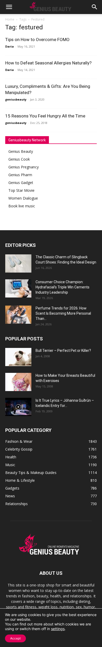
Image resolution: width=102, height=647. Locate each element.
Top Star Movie (21, 190)
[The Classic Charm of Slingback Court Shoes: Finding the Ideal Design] (18, 263)
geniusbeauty (15, 99)
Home (9, 19)
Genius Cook (19, 159)
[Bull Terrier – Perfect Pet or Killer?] (18, 357)
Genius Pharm (20, 174)
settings (58, 628)
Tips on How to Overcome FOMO (37, 39)
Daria (9, 46)
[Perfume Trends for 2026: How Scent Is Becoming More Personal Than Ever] (18, 315)
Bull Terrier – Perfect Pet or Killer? (63, 350)
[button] (9, 7)
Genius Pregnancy (23, 166)
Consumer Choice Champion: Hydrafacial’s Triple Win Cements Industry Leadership (62, 287)
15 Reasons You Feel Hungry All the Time (45, 115)
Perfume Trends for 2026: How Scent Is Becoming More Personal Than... (63, 313)
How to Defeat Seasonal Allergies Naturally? (48, 62)
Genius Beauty (20, 151)
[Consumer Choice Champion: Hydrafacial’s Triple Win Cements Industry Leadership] (18, 288)
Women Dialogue (23, 198)
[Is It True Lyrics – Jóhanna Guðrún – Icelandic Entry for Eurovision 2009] (18, 407)
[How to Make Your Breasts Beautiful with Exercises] (18, 382)
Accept (15, 638)
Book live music (21, 205)
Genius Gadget (20, 182)
